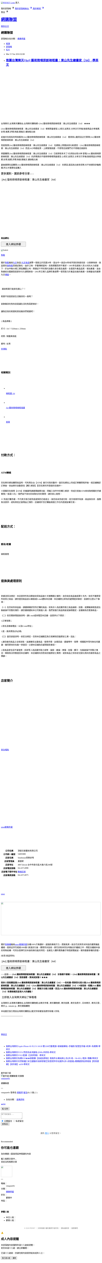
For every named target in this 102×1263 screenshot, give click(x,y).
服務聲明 (74, 1228)
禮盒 (7, 275)
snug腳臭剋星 (7, 827)
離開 (14, 1258)
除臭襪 (8, 944)
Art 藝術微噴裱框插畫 (15, 408)
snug (3, 894)
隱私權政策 (65, 1228)
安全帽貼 (5, 750)
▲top (3, 1104)
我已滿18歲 (6, 1258)
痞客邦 (20, 1092)
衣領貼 (4, 349)
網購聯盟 (9, 19)
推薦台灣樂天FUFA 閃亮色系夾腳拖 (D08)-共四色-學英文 (31, 1052)
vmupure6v (5, 1078)
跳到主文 (5, 26)
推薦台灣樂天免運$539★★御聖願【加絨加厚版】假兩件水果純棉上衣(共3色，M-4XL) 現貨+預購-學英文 (52, 1058)
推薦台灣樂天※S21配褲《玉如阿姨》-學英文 (26, 1055)
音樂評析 (20, 1099)
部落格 (9, 47)
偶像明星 (21, 39)
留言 (25, 1092)
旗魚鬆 (10, 266)
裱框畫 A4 (10, 393)
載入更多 (5, 1109)
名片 (8, 50)
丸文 (15, 263)
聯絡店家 (22, 872)
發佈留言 (5, 1124)
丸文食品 (25, 263)
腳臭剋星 (23, 944)
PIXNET (32, 1228)
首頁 (8, 422)
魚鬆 (3, 255)
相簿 (8, 44)
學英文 (4, 1034)
